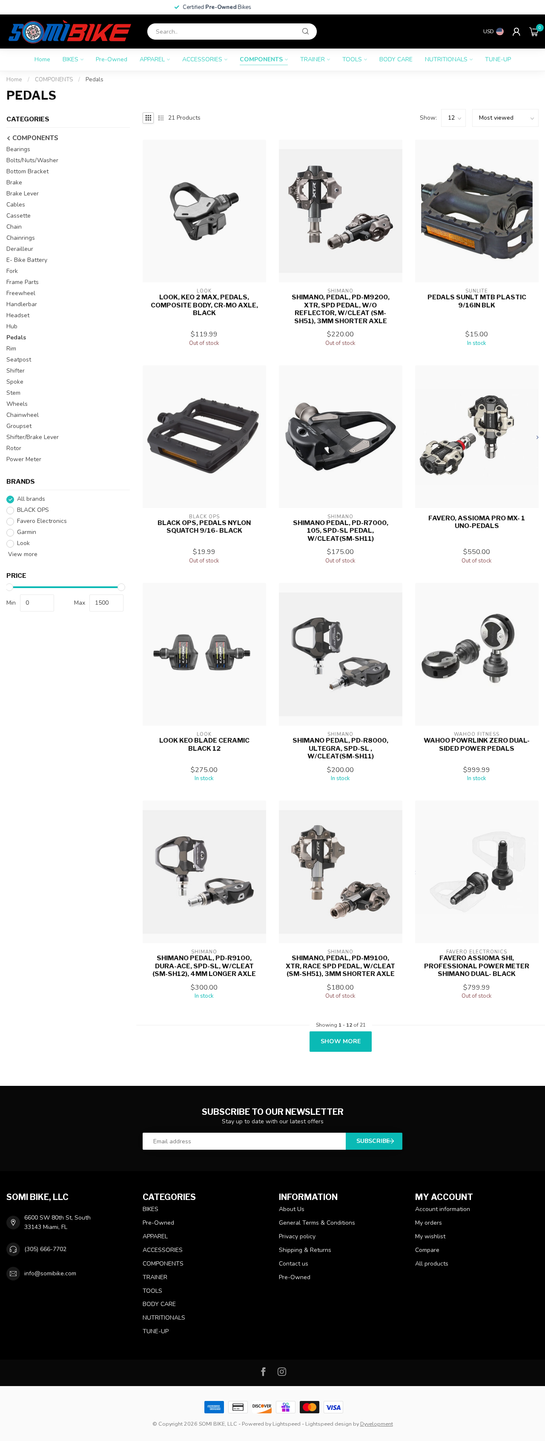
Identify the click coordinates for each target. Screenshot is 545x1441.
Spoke (14, 382)
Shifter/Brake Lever (32, 437)
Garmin (26, 532)
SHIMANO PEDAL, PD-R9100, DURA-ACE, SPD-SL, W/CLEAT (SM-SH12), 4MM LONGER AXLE (204, 966)
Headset (17, 316)
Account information (442, 1209)
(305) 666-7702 (45, 1249)
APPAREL (152, 59)
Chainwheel (22, 415)
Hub (11, 327)
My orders (428, 1223)
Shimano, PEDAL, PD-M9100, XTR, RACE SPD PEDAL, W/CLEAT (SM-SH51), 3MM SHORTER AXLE (340, 966)
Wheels (17, 404)
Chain (14, 227)
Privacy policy (297, 1236)
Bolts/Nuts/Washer (32, 161)
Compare (427, 1250)
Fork (12, 271)
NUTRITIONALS (446, 59)
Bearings (18, 150)
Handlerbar (21, 305)
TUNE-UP (498, 59)
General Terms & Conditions (317, 1223)
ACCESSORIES (202, 59)
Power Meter (23, 460)
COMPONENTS (261, 59)
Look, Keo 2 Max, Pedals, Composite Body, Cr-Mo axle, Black (204, 305)
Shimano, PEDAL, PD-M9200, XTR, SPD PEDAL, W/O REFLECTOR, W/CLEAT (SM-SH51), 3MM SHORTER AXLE (341, 308)
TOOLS (352, 59)
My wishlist (430, 1236)
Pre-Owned (111, 59)
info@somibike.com (50, 1273)
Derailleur (19, 249)
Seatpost (18, 360)
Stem (13, 393)
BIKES (70, 59)
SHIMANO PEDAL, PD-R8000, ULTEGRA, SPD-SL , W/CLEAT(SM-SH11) (340, 748)
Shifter (15, 371)
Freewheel (20, 294)
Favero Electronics (42, 521)
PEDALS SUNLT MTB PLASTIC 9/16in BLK (476, 301)
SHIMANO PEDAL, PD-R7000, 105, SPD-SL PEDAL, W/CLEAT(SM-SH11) (340, 531)
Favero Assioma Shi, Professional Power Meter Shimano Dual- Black (476, 966)
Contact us (293, 1264)
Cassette (18, 216)
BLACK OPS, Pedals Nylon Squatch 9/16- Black (204, 526)
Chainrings (20, 238)
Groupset (19, 426)
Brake (14, 183)
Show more (341, 1041)
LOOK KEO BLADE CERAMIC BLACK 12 (204, 744)
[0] (534, 31)
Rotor (13, 449)
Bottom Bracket (27, 172)
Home (42, 59)
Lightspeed (286, 1423)
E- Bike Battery (26, 260)
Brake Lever (22, 194)
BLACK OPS (33, 510)
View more (21, 555)
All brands (31, 499)
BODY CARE (396, 59)
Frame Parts (22, 282)
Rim (11, 349)
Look (23, 543)
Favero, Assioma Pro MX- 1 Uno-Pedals (476, 522)
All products (431, 1264)
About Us (291, 1209)
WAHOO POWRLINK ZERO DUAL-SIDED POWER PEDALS (477, 744)
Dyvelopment (376, 1423)
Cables (15, 205)
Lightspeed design (328, 1423)
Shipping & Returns (305, 1250)
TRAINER (312, 59)
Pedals (94, 79)
